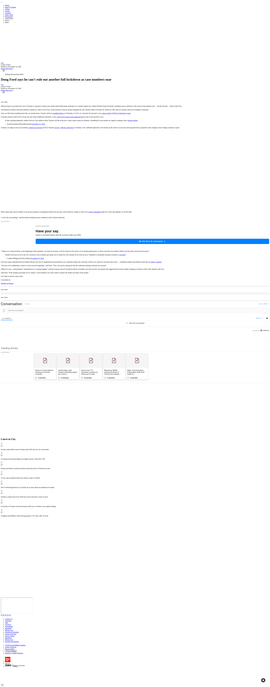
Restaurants (9, 17)
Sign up (265, 303)
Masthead (8, 628)
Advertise (8, 621)
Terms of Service (10, 634)
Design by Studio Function (14, 653)
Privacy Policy (10, 636)
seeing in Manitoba (94, 212)
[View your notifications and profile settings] (267, 318)
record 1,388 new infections (63, 128)
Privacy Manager (11, 651)
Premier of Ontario (7, 283)
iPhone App (9, 630)
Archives (8, 624)
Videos (7, 9)
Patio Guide (9, 15)
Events (7, 11)
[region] (135, 322)
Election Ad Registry (12, 632)
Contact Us (9, 619)
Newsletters (9, 626)
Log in (260, 303)
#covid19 (122, 255)
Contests (8, 13)
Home (7, 5)
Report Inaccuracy (7, 69)
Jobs (6, 623)
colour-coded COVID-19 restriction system (115, 113)
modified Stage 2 (58, 113)
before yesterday (156, 262)
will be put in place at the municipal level (70, 117)
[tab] (7, 318)
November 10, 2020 (38, 124)
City (2, 63)
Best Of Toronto (10, 7)
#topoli (135, 120)
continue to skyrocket (35, 128)
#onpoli (130, 120)
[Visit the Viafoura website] (264, 340)
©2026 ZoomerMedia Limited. (15, 645)
